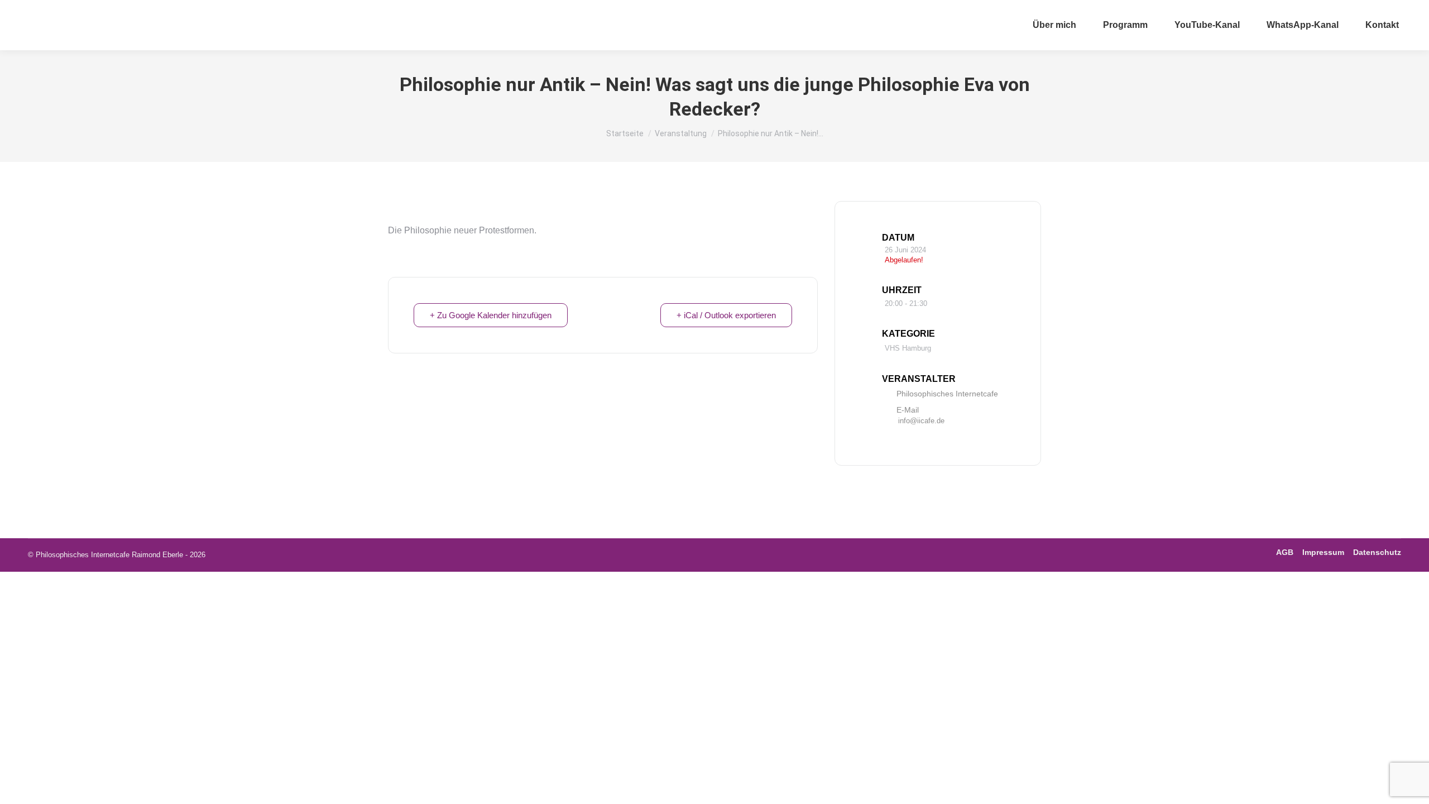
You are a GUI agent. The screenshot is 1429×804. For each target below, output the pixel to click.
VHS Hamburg (908, 348)
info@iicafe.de (921, 421)
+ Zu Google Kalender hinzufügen (491, 315)
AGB (1284, 552)
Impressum (1323, 552)
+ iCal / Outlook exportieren (726, 315)
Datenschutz (1377, 552)
